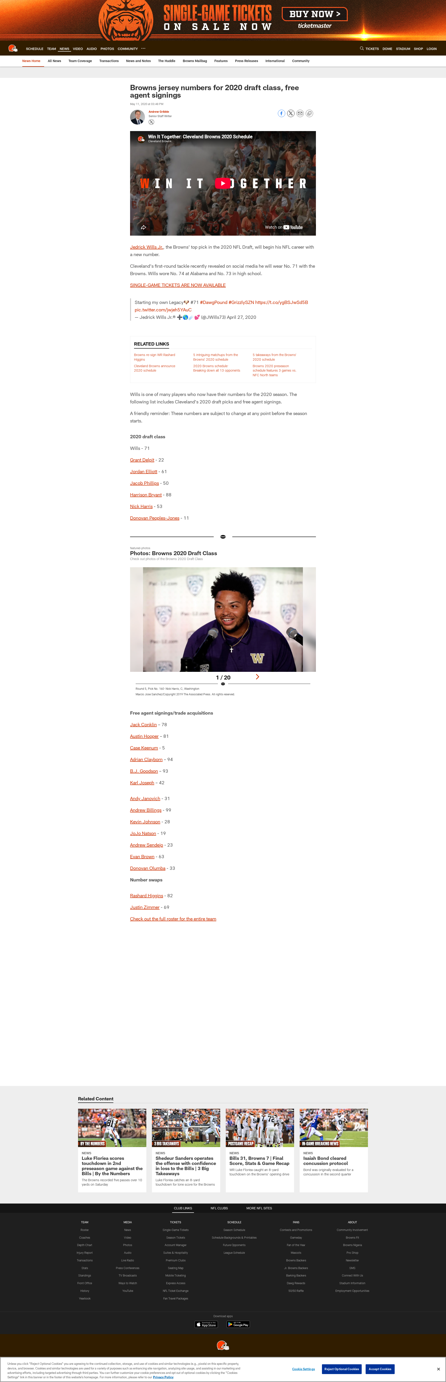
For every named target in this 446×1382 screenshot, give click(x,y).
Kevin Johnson (145, 821)
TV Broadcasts (128, 1275)
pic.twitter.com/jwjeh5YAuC (163, 309)
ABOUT (352, 1222)
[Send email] (300, 116)
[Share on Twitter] (291, 116)
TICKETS (175, 1222)
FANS (296, 1222)
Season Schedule (234, 1229)
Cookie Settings (303, 1369)
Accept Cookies (380, 1369)
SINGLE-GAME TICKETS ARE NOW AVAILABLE (178, 285)
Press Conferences (127, 1268)
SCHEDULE (234, 1222)
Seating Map (176, 1268)
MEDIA (128, 1222)
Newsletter (352, 1260)
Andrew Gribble (159, 111)
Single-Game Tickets (176, 1229)
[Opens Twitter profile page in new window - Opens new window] (151, 122)
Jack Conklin (143, 724)
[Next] (257, 676)
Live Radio (127, 1260)
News (127, 1229)
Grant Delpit (142, 459)
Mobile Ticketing (175, 1275)
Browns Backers (296, 1260)
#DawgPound (213, 302)
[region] (223, 1369)
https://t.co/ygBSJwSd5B (281, 302)
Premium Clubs (176, 1260)
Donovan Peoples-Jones (154, 518)
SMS (352, 1268)
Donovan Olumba (147, 868)
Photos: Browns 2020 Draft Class (173, 553)
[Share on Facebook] (281, 116)
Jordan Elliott (143, 471)
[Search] (362, 48)
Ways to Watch (127, 1283)
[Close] (438, 1369)
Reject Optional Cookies (342, 1369)
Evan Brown (142, 856)
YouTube (127, 1290)
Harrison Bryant (146, 494)
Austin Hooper (144, 736)
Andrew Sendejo (146, 845)
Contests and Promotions (296, 1229)
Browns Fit (352, 1237)
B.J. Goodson (144, 771)
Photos (127, 1245)
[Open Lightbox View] (223, 634)
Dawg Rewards (296, 1283)
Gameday (296, 1237)
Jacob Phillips (144, 483)
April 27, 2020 (241, 317)
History (84, 1290)
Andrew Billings (145, 810)
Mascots (296, 1252)
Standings (84, 1275)
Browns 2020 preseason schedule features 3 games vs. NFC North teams (275, 370)
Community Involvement (352, 1229)
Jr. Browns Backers (296, 1268)
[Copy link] (309, 114)
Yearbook (85, 1298)
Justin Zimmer (145, 907)
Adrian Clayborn (146, 759)
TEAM (84, 1222)
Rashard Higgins (146, 895)
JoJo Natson (143, 833)
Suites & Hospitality (175, 1252)
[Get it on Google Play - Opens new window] (238, 1326)
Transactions (85, 1260)
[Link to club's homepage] (13, 48)
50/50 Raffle (296, 1290)
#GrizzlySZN (241, 302)
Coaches (84, 1237)
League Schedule (234, 1252)
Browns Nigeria (352, 1245)
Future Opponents (234, 1245)
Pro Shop (352, 1252)
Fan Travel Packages (175, 1298)
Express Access (175, 1283)
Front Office (84, 1283)
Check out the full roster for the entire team (173, 918)
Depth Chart (84, 1245)
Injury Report (85, 1252)
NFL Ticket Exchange (175, 1290)
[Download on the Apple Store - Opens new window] (206, 1325)
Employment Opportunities (352, 1290)
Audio (127, 1252)
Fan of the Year (296, 1245)
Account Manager (176, 1245)
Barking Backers (296, 1275)
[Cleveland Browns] (223, 1346)
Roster (85, 1229)
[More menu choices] (143, 48)
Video (127, 1237)
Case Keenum (144, 747)
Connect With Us (352, 1275)
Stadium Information (352, 1283)
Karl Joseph (142, 782)
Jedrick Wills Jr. (146, 247)
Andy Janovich (145, 798)
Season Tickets (175, 1237)
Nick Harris (141, 506)
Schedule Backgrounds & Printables (234, 1237)
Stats (85, 1268)
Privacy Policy (163, 1377)
